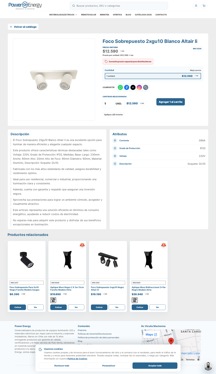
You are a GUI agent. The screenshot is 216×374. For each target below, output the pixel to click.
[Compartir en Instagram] (139, 87)
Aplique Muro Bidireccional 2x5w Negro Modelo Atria (149, 288)
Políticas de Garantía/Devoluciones (95, 334)
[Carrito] (204, 5)
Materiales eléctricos (61, 14)
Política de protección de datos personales (98, 337)
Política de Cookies (77, 358)
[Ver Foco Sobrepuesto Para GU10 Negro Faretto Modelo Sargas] (27, 260)
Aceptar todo (155, 365)
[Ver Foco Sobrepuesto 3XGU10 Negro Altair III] (108, 260)
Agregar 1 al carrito (170, 101)
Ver (35, 307)
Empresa (82, 330)
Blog (128, 14)
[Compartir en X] (133, 87)
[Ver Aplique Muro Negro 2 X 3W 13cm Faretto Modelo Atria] (67, 260)
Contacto (161, 14)
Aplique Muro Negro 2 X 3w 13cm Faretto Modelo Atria (67, 288)
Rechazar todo (61, 365)
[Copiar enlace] (145, 87)
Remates (104, 14)
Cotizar (17, 307)
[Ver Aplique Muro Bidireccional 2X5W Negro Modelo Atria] (149, 260)
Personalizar (108, 365)
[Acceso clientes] (196, 5)
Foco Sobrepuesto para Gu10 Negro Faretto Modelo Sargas (24, 288)
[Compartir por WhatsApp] (120, 87)
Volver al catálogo (25, 26)
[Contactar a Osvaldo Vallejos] (208, 366)
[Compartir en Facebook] (126, 87)
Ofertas (117, 14)
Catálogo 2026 (143, 14)
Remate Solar (88, 14)
